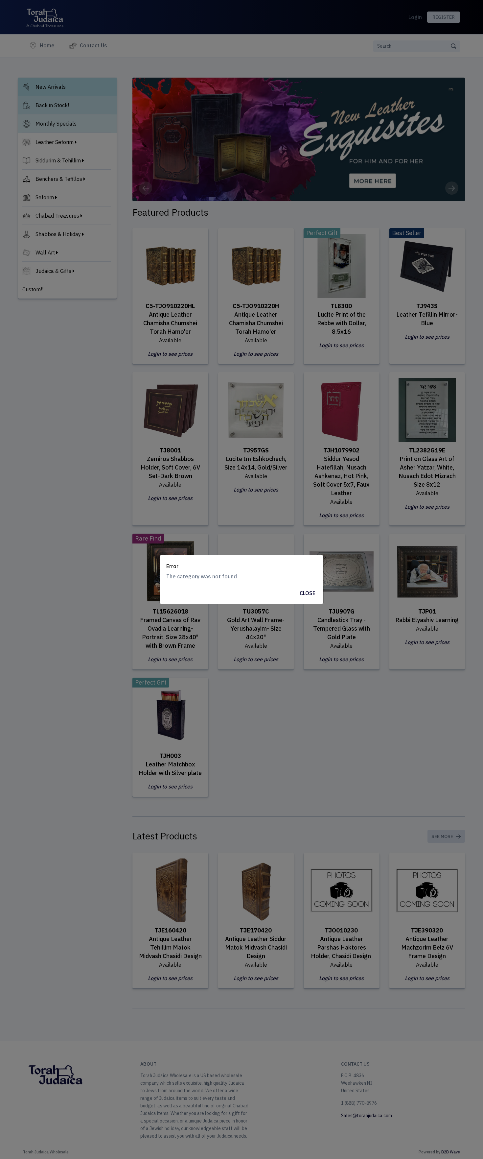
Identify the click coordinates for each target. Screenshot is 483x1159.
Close (307, 593)
